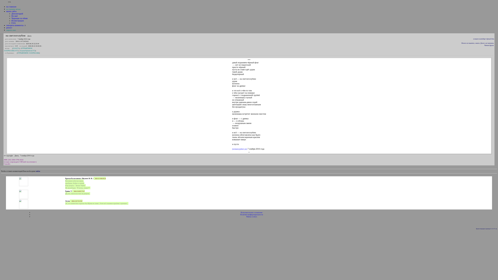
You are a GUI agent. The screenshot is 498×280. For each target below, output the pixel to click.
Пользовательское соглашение (251, 213)
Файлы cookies (251, 217)
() (239, 149)
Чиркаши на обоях (19, 18)
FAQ (13, 23)
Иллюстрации (17, 21)
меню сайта (11, 11)
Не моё (14, 16)
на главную (11, 7)
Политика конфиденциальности (251, 215)
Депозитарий (17, 14)
